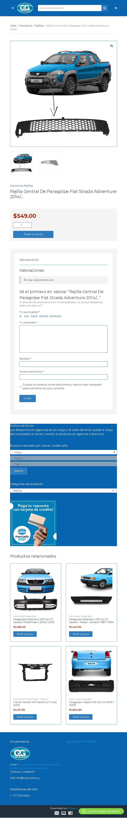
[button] (111, 46)
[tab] (29, 260)
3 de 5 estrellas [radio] (34, 316)
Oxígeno (72, 808)
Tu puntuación (29, 312)
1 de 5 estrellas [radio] (20, 316)
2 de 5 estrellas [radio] (26, 316)
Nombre (25, 358)
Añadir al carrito (33, 234)
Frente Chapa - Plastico (36, 699)
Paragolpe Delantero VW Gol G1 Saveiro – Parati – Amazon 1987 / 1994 (91, 621)
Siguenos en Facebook (81, 741)
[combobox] (63, 490)
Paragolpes (30, 616)
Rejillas (39, 25)
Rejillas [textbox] (62, 490)
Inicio (13, 25)
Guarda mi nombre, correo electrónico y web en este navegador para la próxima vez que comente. (62, 386)
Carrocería (25, 25)
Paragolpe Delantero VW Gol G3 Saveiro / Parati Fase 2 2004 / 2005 (33, 621)
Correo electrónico (31, 371)
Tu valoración (28, 322)
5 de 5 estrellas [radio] (55, 316)
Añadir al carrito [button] (25, 634)
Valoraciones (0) (29, 259)
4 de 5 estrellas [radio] (43, 316)
